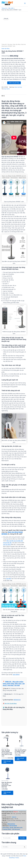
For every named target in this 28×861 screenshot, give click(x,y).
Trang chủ (4, 44)
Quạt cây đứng (16, 44)
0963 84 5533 (11, 824)
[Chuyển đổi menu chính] (24, 3)
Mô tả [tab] (3, 96)
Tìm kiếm (22, 838)
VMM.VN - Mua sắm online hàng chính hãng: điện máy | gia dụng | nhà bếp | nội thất (14, 683)
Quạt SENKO (16, 674)
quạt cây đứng (7, 544)
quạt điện (8, 578)
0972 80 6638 (13, 825)
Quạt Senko (7, 88)
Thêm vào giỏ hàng (14, 82)
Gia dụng (10, 44)
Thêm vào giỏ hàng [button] (7, 761)
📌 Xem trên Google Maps (10, 703)
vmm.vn (14, 817)
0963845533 (17, 699)
